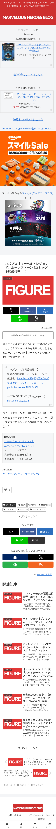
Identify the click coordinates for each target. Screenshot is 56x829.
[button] (36, 318)
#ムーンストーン (34, 383)
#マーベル (18, 383)
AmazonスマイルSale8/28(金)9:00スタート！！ (28, 128)
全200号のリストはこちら (28, 74)
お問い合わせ (14, 815)
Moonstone (46, 505)
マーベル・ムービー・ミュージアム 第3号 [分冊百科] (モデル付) (33, 97)
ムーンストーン (38, 509)
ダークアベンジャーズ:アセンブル (21, 474)
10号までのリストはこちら (28, 119)
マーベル (24, 509)
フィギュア (10, 505)
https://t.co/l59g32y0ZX (29, 378)
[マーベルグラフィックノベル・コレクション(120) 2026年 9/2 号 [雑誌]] (8, 52)
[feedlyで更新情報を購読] (15, 565)
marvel (33, 505)
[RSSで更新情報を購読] (41, 565)
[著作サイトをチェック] (15, 557)
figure (23, 505)
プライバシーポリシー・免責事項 (41, 817)
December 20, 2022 (18, 400)
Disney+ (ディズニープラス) (38, 193)
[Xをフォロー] (41, 557)
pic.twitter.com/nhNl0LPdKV (22, 387)
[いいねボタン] (5, 490)
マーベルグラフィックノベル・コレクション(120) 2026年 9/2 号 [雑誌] (33, 47)
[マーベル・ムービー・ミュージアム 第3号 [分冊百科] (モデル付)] (8, 95)
